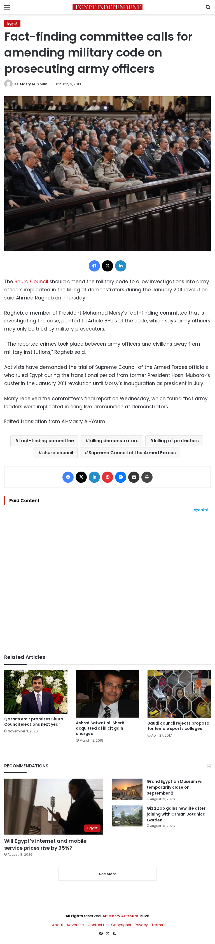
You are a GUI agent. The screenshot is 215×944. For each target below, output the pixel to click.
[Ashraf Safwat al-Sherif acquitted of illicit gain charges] (107, 694)
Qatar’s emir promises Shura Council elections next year (33, 721)
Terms (157, 924)
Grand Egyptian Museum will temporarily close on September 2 (176, 787)
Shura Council (31, 281)
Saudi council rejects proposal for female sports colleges (179, 725)
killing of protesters (176, 440)
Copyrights (121, 924)
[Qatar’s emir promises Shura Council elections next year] (35, 692)
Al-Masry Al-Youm (30, 84)
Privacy (141, 924)
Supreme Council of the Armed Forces (132, 452)
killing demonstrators (114, 440)
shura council (57, 452)
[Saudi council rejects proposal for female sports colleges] (179, 694)
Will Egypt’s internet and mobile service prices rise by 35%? (45, 844)
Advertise (75, 924)
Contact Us (98, 924)
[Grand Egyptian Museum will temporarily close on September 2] (127, 789)
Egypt (12, 23)
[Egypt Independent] (107, 7)
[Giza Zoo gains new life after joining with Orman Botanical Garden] (127, 815)
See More (107, 874)
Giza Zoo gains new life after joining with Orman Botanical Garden (177, 814)
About (57, 924)
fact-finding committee (46, 440)
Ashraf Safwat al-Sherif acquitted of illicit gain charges (100, 728)
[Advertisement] (107, 583)
